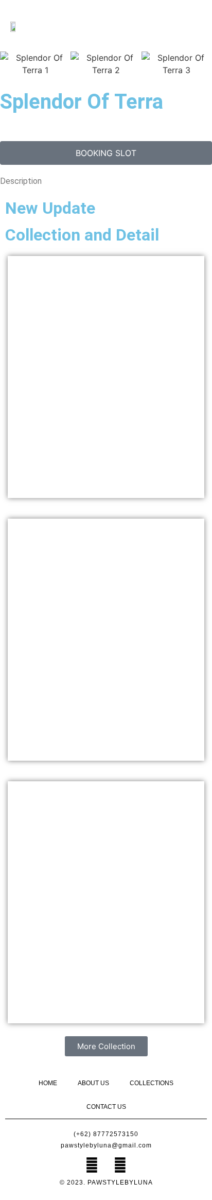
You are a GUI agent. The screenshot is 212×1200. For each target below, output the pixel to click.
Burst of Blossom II (106, 639)
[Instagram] (120, 1165)
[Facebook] (92, 1165)
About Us (93, 1083)
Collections (151, 1083)
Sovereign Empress (106, 377)
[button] (187, 26)
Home (48, 1083)
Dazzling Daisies (106, 902)
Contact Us (106, 1106)
